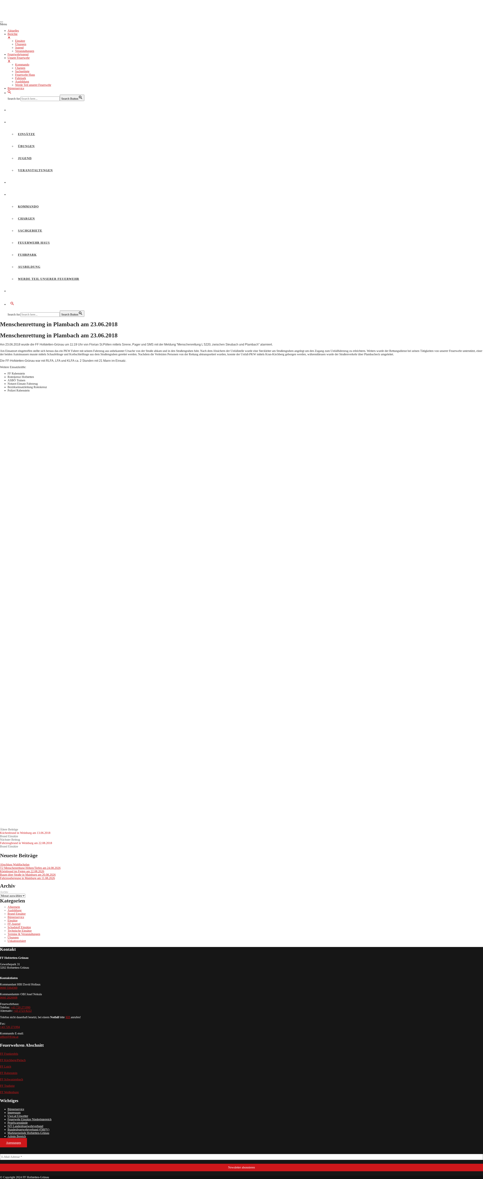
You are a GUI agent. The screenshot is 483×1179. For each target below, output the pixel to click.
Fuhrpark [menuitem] (20, 78)
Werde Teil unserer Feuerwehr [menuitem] (33, 85)
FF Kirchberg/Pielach (13, 1060)
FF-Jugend (14, 923)
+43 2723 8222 (22, 1010)
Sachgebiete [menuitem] (22, 71)
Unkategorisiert (17, 940)
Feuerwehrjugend (28, 182)
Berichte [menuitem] (13, 35)
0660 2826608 (8, 997)
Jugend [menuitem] (19, 47)
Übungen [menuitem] (20, 44)
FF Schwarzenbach (11, 1079)
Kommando (28, 206)
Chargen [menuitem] (20, 68)
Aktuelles (20, 110)
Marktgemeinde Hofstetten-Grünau (28, 1133)
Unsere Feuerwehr (28, 194)
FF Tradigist (7, 1085)
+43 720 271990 (20, 1007)
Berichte (19, 122)
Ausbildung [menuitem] (22, 81)
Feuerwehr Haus (34, 242)
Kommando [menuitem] (22, 64)
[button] (9, 92)
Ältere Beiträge (25, 831)
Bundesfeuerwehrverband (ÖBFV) (28, 1129)
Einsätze (26, 134)
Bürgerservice (25, 291)
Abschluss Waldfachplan (14, 864)
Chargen (26, 218)
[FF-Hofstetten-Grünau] (28, 17)
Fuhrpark (27, 254)
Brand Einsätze (9, 836)
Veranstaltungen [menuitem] (24, 51)
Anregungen (13, 1142)
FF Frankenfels (9, 1053)
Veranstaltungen (35, 170)
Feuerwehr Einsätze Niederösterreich (30, 1119)
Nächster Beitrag (26, 841)
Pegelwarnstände (18, 1122)
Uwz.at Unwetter (18, 1116)
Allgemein (14, 907)
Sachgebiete (30, 230)
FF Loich (5, 1066)
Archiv (4, 892)
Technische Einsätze (20, 930)
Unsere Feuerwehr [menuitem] (19, 59)
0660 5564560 (8, 987)
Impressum (14, 1112)
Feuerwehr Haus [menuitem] (25, 74)
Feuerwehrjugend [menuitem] (18, 54)
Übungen (26, 146)
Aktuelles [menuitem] (13, 30)
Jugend (25, 158)
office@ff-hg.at (9, 1036)
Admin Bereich (17, 1136)
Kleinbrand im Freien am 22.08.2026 (22, 871)
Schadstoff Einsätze (19, 927)
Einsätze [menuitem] (20, 40)
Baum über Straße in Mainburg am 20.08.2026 (28, 874)
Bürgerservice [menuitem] (16, 88)
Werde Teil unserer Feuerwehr (48, 278)
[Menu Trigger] (1, 21)
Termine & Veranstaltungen (24, 934)
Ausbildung (29, 266)
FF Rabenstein (8, 1073)
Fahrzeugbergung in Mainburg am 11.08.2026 (27, 878)
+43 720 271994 (10, 1027)
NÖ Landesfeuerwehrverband (25, 1126)
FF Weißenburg (9, 1092)
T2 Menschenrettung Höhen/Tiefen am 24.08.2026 (30, 868)
